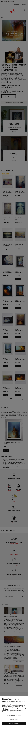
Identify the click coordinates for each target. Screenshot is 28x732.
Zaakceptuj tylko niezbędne (14, 715)
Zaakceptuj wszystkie (14, 723)
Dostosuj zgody (14, 719)
